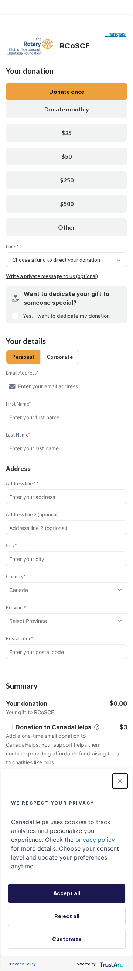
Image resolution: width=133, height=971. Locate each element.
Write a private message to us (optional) (52, 276)
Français (115, 34)
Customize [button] (67, 939)
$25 (66, 132)
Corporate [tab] (60, 357)
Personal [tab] (23, 357)
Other (66, 227)
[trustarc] (111, 964)
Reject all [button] (66, 916)
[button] (120, 781)
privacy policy (95, 839)
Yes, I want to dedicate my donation (66, 316)
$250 (67, 179)
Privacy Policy (23, 964)
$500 (67, 203)
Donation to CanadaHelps (53, 727)
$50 (66, 156)
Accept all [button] (66, 893)
